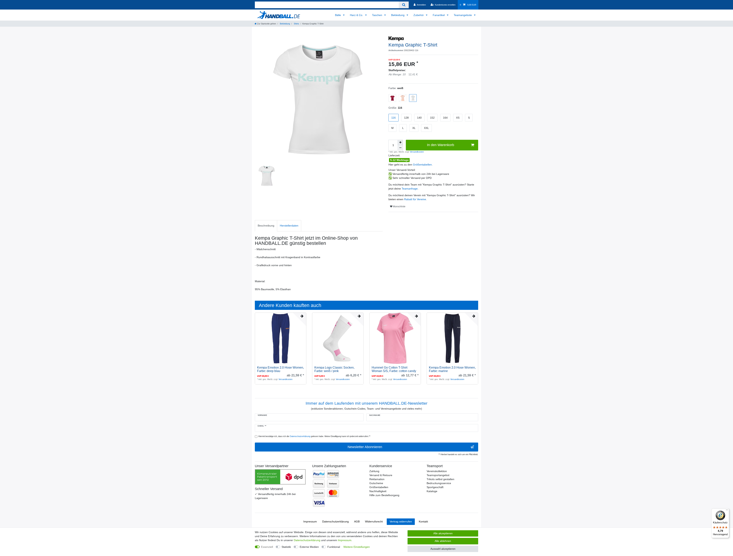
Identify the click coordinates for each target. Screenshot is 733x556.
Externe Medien (309, 546)
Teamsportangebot (438, 475)
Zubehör (419, 15)
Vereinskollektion (437, 471)
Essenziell (267, 546)
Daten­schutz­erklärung (335, 521)
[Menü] (727, 511)
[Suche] (403, 5)
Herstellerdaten (289, 225)
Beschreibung (266, 225)
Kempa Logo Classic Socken (334, 369)
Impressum (310, 521)
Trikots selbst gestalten (440, 479)
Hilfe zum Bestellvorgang (384, 495)
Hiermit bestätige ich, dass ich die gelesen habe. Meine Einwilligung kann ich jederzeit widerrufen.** (314, 436)
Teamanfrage (410, 188)
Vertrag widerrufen (401, 521)
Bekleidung (398, 15)
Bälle (338, 15)
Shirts (296, 23)
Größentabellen (422, 164)
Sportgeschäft (435, 487)
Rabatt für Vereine (415, 199)
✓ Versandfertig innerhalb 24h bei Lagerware (275, 496)
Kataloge (432, 491)
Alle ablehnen (443, 540)
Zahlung (374, 471)
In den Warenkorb (440, 145)
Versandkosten (416, 152)
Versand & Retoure (380, 475)
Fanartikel (439, 15)
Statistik (286, 546)
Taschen (377, 15)
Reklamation (376, 479)
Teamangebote (463, 15)
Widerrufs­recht (374, 521)
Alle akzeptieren (443, 533)
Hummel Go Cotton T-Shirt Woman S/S (394, 369)
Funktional (333, 546)
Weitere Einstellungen (356, 546)
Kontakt (423, 521)
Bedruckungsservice (439, 483)
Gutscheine (376, 483)
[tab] (266, 225)
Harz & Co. (357, 15)
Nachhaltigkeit (377, 491)
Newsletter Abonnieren (365, 447)
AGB (357, 521)
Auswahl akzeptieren (442, 548)
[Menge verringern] (400, 147)
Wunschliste (398, 206)
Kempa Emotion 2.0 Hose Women (280, 369)
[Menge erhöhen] (400, 142)
